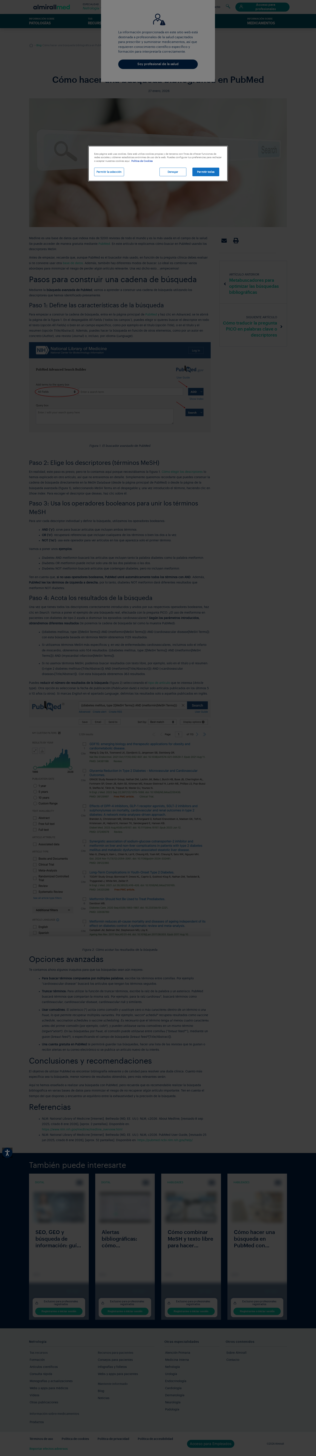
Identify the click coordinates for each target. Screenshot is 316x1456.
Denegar (173, 172)
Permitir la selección (109, 172)
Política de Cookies (142, 161)
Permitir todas (206, 172)
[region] (158, 164)
